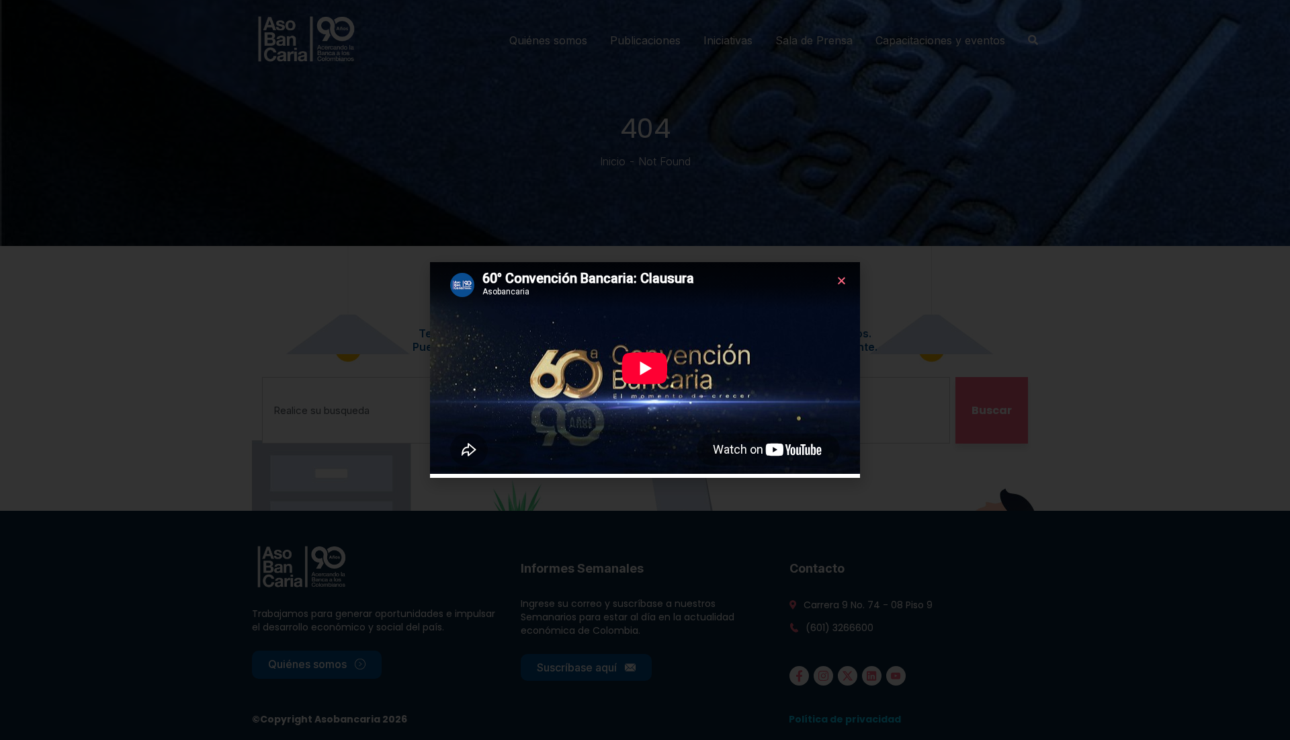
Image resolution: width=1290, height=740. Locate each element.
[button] (841, 281)
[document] (645, 370)
